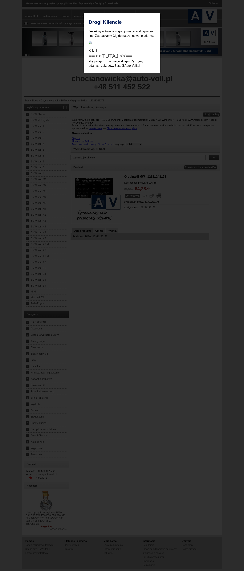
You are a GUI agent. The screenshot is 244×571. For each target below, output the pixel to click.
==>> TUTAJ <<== (110, 56)
